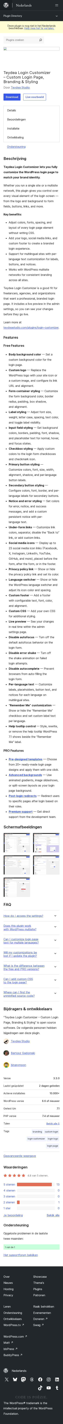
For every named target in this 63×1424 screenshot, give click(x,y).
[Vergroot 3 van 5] (25, 860)
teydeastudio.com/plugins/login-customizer (31, 327)
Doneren (40, 1319)
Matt (8, 1342)
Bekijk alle (53, 1215)
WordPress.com (15, 1336)
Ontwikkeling (15, 137)
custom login (51, 1131)
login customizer (36, 1138)
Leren (7, 1306)
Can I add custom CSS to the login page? (18, 980)
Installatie (13, 128)
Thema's (38, 1283)
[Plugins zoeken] (40, 39)
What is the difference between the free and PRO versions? (24, 967)
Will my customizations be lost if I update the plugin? (20, 954)
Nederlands (19, 1371)
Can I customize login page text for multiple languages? (21, 941)
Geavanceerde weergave (20, 1156)
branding (37, 1131)
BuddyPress (13, 1355)
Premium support (21, 811)
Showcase (40, 1276)
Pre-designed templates (25, 759)
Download (12, 96)
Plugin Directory (13, 15)
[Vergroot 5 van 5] (25, 882)
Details (11, 110)
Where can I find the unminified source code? (19, 994)
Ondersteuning (16, 146)
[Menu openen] (57, 5)
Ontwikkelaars (13, 1319)
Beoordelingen (16, 119)
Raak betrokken (43, 1306)
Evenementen (42, 1313)
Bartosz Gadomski (23, 1053)
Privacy (8, 1295)
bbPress (11, 1349)
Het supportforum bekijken (21, 1255)
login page (52, 1146)
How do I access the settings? (23, 916)
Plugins (37, 1289)
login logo (53, 1138)
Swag (38, 1325)
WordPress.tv (14, 1325)
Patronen (39, 1295)
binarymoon (18, 1065)
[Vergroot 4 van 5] (55, 860)
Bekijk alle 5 (52, 1123)
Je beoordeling (13, 1215)
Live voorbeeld (35, 96)
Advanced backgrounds (25, 775)
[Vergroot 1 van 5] (25, 837)
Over (7, 1276)
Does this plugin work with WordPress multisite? (20, 927)
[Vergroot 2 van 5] (55, 837)
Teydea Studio (20, 87)
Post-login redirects (23, 796)
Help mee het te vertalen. (39, 28)
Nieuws (8, 1283)
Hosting (8, 1289)
